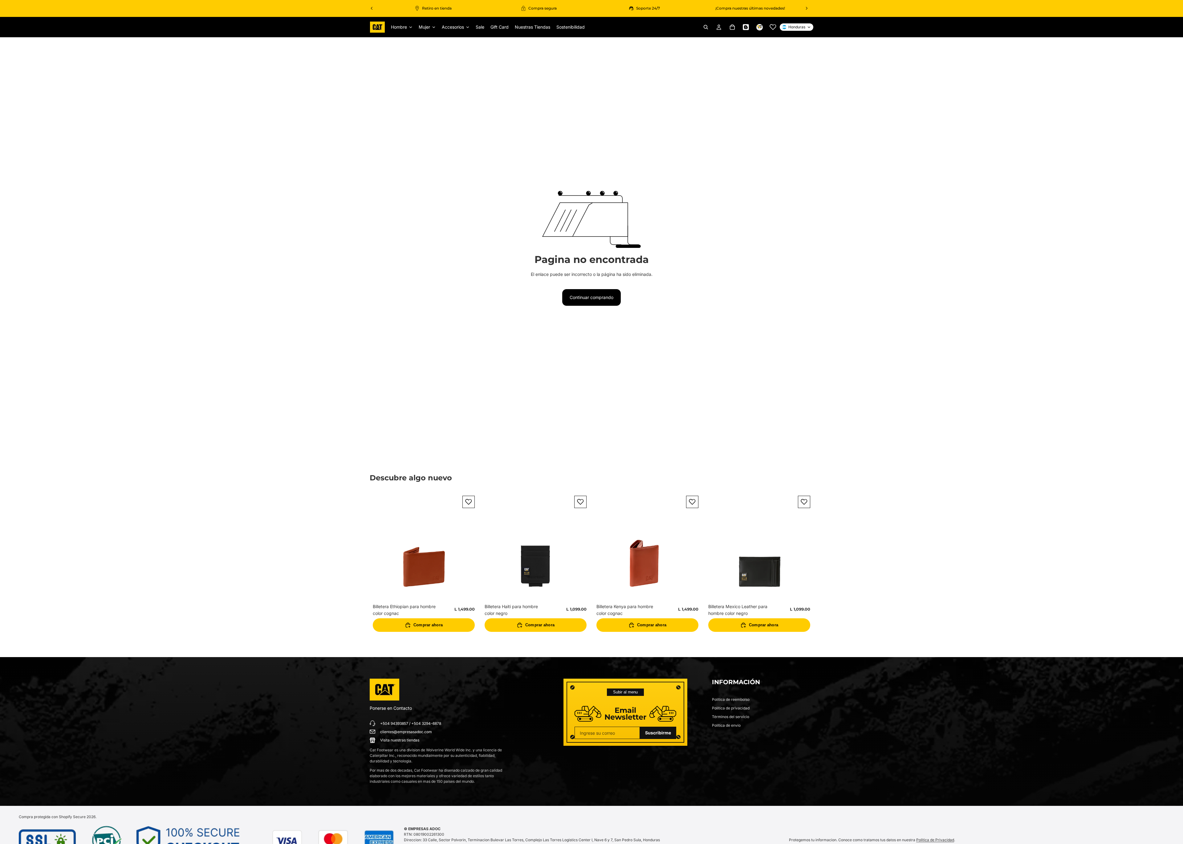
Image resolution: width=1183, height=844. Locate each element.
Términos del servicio (730, 716)
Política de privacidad (731, 708)
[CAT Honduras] (384, 690)
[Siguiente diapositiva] (806, 8)
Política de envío (726, 725)
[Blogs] (746, 27)
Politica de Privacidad (935, 840)
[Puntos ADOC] (759, 27)
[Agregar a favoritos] (468, 502)
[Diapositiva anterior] (372, 8)
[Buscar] (706, 27)
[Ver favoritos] (773, 27)
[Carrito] (732, 27)
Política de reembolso (731, 699)
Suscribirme (658, 732)
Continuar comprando (591, 297)
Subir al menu (625, 692)
